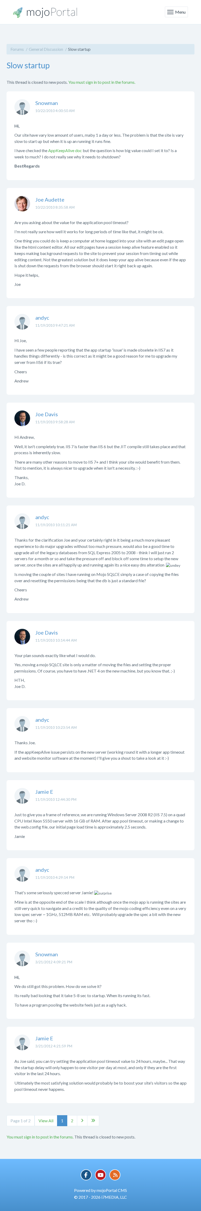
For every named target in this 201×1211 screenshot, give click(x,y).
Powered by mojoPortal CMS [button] (100, 1190)
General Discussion (46, 49)
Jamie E (44, 791)
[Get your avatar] (22, 111)
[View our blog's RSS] (114, 1174)
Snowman (46, 103)
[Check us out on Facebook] (86, 1174)
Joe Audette (49, 199)
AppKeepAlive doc (65, 150)
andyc (42, 317)
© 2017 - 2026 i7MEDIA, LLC (100, 1197)
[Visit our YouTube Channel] (100, 1174)
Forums (17, 49)
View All (45, 1120)
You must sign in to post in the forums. (101, 82)
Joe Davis (46, 414)
